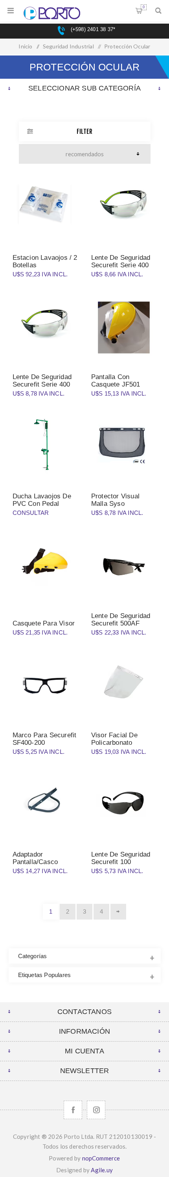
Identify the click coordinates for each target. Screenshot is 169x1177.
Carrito (144, 7)
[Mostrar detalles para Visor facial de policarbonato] (123, 685)
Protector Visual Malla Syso (115, 499)
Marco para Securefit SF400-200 (45, 738)
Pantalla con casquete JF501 (115, 380)
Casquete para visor (44, 623)
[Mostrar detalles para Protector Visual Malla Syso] (123, 447)
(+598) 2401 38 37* (92, 29)
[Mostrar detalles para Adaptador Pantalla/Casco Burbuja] (45, 805)
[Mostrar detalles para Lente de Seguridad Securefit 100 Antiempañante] (123, 805)
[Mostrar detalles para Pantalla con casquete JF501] (123, 327)
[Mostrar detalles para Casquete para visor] (45, 566)
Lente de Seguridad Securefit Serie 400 (121, 261)
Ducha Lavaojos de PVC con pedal (42, 499)
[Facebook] (73, 1110)
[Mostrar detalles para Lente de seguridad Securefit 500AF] (123, 566)
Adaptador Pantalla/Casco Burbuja (35, 862)
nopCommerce (101, 1158)
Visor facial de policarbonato (114, 738)
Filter (84, 131)
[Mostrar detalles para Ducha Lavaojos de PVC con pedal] (45, 447)
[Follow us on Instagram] (96, 1110)
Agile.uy (102, 1169)
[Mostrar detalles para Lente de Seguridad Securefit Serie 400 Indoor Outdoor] (45, 327)
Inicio (25, 46)
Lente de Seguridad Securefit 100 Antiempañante (121, 862)
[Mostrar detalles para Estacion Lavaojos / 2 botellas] (45, 208)
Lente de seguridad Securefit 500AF (121, 619)
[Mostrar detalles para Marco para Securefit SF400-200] (45, 685)
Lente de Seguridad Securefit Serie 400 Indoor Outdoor (42, 384)
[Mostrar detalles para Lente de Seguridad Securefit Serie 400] (123, 208)
